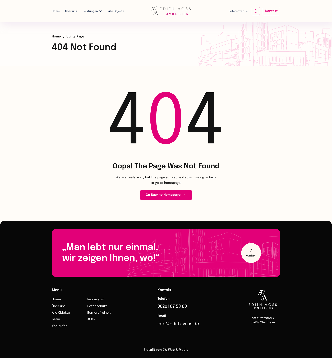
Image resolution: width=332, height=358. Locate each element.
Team (56, 319)
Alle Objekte (116, 11)
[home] (166, 11)
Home (56, 11)
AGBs (91, 319)
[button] (93, 11)
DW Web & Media (175, 349)
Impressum (95, 299)
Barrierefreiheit (99, 312)
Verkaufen (59, 326)
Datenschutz (97, 306)
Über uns (71, 11)
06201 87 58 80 (172, 306)
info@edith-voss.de (178, 324)
